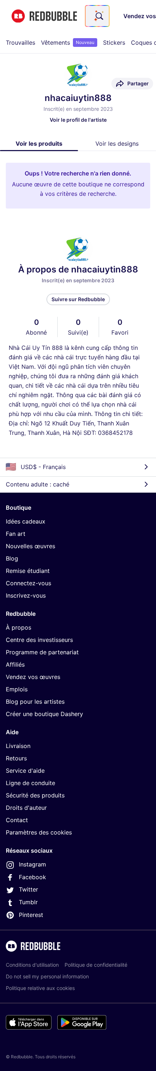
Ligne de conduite (30, 783)
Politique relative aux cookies (40, 988)
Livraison (18, 745)
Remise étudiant (28, 570)
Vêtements (67, 42)
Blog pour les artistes (35, 701)
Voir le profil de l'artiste (78, 120)
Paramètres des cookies (39, 832)
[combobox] (97, 16)
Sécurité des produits (35, 795)
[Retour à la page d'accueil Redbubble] (44, 16)
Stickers (114, 42)
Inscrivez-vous (26, 595)
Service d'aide (25, 770)
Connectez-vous (28, 583)
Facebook (32, 877)
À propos (18, 627)
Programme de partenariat (42, 652)
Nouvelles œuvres (30, 546)
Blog (12, 558)
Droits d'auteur (26, 807)
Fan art (15, 533)
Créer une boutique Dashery (44, 714)
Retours (16, 758)
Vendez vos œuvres (33, 676)
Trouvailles (20, 42)
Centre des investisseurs (39, 639)
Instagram (32, 864)
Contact (17, 820)
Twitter (28, 889)
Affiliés (15, 664)
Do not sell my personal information (47, 976)
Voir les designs (117, 143)
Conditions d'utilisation (32, 965)
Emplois (17, 689)
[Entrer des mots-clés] (98, 16)
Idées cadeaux (25, 521)
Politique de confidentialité (96, 965)
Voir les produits (39, 143)
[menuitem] (20, 42)
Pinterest (31, 914)
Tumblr (28, 902)
